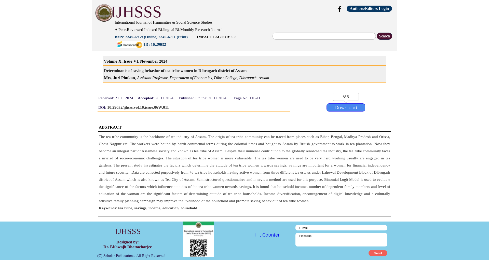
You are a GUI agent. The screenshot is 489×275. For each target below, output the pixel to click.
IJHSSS (136, 12)
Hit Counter (267, 235)
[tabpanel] (215, 33)
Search (384, 36)
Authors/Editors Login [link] (369, 8)
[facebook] (339, 9)
